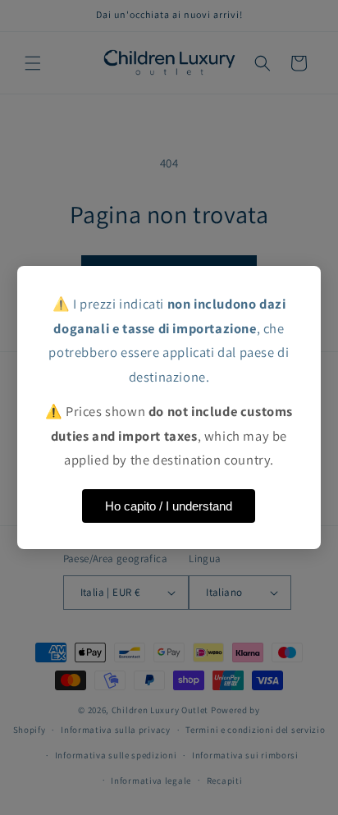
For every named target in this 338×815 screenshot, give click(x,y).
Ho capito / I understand (168, 506)
